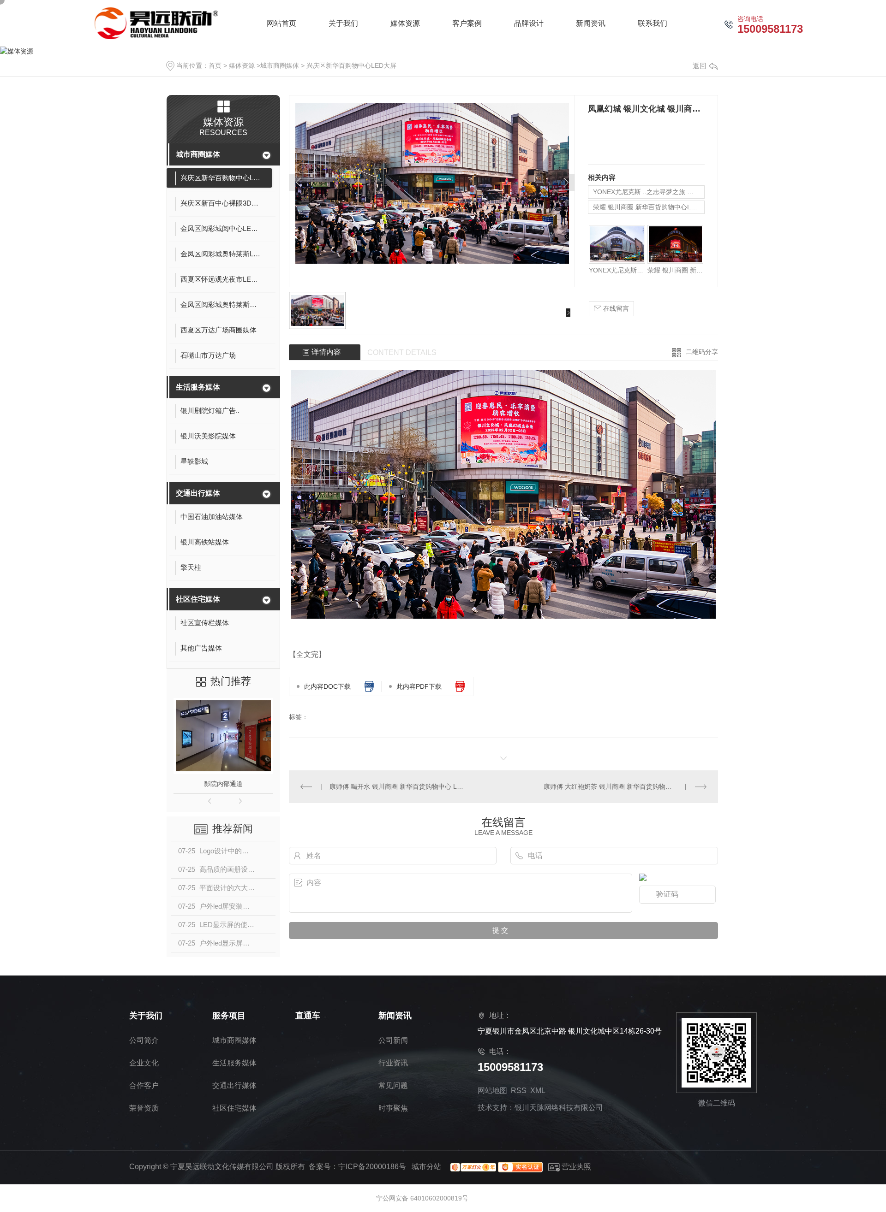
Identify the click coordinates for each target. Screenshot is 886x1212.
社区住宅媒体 (198, 599)
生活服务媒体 (198, 387)
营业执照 (575, 1167)
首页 (215, 65)
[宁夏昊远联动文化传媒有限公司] (156, 23)
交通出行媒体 (198, 493)
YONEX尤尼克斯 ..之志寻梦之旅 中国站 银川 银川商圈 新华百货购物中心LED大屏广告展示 (649, 191)
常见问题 (393, 1085)
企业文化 (144, 1063)
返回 (699, 66)
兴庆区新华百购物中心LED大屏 (351, 65)
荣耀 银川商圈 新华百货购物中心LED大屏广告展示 (649, 207)
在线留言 (615, 308)
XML (537, 1090)
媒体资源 (242, 65)
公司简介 (144, 1040)
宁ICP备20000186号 (372, 1167)
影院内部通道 (223, 783)
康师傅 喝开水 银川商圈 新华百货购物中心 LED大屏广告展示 (396, 786)
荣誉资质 (144, 1108)
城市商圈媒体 (279, 65)
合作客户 (144, 1085)
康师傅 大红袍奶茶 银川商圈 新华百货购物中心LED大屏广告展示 (625, 786)
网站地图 (492, 1090)
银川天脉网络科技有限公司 (559, 1107)
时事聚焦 (393, 1108)
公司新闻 (393, 1040)
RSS (519, 1090)
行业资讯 (393, 1063)
